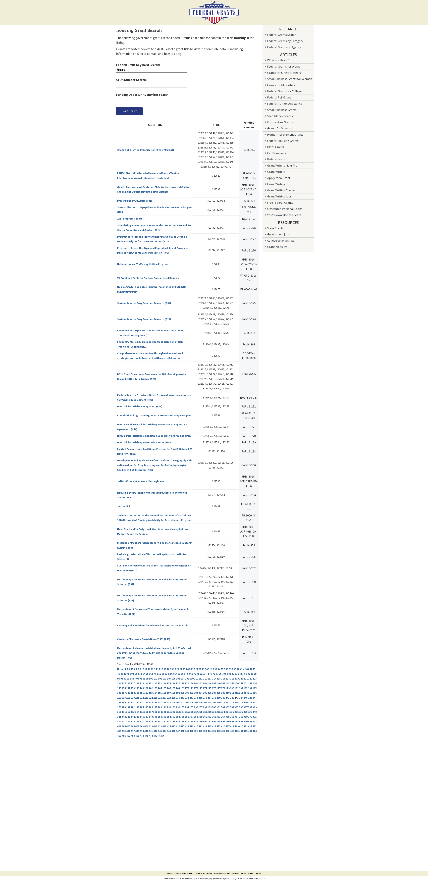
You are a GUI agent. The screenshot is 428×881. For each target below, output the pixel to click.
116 (223, 678)
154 (255, 683)
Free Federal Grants (280, 202)
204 (200, 692)
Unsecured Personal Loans (284, 209)
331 (214, 711)
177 (219, 688)
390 (200, 721)
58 (156, 673)
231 (182, 697)
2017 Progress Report (129, 218)
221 (137, 697)
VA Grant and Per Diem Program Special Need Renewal (148, 278)
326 (191, 711)
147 (223, 683)
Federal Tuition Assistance (284, 104)
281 (128, 707)
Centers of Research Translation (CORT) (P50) (143, 639)
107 (183, 678)
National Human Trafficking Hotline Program (142, 264)
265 (196, 702)
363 (219, 716)
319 (160, 711)
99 (147, 678)
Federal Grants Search (281, 35)
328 (200, 711)
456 (219, 731)
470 (142, 735)
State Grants (275, 228)
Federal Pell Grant (279, 97)
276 (246, 702)
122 (250, 678)
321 (169, 711)
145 (214, 683)
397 (232, 721)
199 (178, 692)
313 (133, 711)
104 (169, 678)
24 (187, 669)
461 (241, 731)
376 (137, 721)
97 (140, 678)
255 (151, 702)
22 (181, 669)
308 (250, 707)
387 (187, 721)
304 (232, 707)
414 (169, 726)
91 (121, 678)
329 (205, 711)
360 (205, 716)
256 (155, 702)
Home (170, 873)
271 (223, 702)
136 (173, 683)
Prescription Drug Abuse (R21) (134, 200)
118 (232, 678)
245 (246, 697)
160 (142, 688)
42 (244, 669)
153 (250, 683)
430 (241, 726)
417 (182, 726)
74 (207, 673)
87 (248, 673)
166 (169, 688)
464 (255, 731)
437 (133, 731)
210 (228, 692)
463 (250, 731)
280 (124, 707)
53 (140, 673)
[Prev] (120, 669)
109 (192, 678)
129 (142, 683)
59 (159, 673)
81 (229, 673)
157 (128, 688)
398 (237, 721)
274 (237, 702)
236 (205, 697)
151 (241, 683)
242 (232, 697)
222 (142, 697)
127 (133, 683)
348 (151, 716)
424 (214, 726)
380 (155, 721)
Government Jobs (278, 234)
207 (214, 692)
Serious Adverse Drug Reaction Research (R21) (144, 319)
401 (250, 721)
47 (121, 673)
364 (223, 716)
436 (128, 731)
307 (246, 707)
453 (205, 731)
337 (241, 711)
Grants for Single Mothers (284, 73)
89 (255, 673)
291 (173, 707)
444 (164, 731)
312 (128, 711)
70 (194, 673)
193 (151, 692)
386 (182, 721)
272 (228, 702)
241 (228, 697)
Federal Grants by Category (285, 41)
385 (178, 721)
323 (178, 711)
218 (124, 697)
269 (214, 702)
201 (187, 692)
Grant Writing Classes (281, 190)
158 (133, 688)
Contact (235, 873)
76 (213, 673)
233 (191, 697)
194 (155, 692)
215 (250, 692)
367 (237, 716)
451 (196, 731)
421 (200, 726)
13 (152, 669)
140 (191, 683)
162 (151, 688)
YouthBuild (123, 506)
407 (137, 726)
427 (228, 726)
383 (169, 721)
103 (165, 678)
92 (125, 678)
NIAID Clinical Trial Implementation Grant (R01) (144, 442)
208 (219, 692)
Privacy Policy (247, 873)
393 (214, 721)
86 (245, 673)
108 (187, 678)
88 (252, 673)
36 (225, 669)
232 (187, 697)
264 (191, 702)
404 (124, 726)
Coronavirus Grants (280, 122)
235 (200, 697)
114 (214, 678)
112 (205, 678)
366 (232, 716)
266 (200, 702)
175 (209, 688)
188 (128, 692)
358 (196, 716)
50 (131, 673)
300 (214, 707)
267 (205, 702)
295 (191, 707)
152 (246, 683)
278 (255, 702)
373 (124, 721)
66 (182, 673)
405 (128, 726)
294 (187, 707)
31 (209, 669)
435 (124, 731)
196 (164, 692)
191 (142, 692)
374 (128, 721)
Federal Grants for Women (284, 66)
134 (164, 683)
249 (124, 702)
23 (184, 669)
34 (219, 669)
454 (209, 731)
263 (187, 702)
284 (142, 707)
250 (128, 702)
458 (228, 731)
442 (155, 731)
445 (169, 731)
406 (133, 726)
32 (212, 669)
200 (182, 692)
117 (228, 678)
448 (182, 731)
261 (178, 702)
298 (205, 707)
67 (185, 673)
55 (147, 673)
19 (171, 669)
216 (255, 692)
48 (125, 673)
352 (169, 716)
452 (200, 731)
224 (151, 697)
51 (134, 673)
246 (250, 697)
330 (209, 711)
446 (173, 731)
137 (178, 683)
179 (228, 688)
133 (160, 683)
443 (160, 731)
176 (214, 688)
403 (119, 726)
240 (223, 697)
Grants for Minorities (281, 85)
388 (191, 721)
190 (137, 692)
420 (196, 726)
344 (133, 716)
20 (174, 669)
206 (209, 692)
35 (222, 669)
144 (209, 683)
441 (151, 731)
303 (228, 707)
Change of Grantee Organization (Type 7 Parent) (145, 149)
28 (200, 669)
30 (206, 669)
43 (247, 669)
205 (205, 692)
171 (191, 688)
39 (235, 669)
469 (137, 735)
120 (241, 678)
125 (124, 683)
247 (255, 697)
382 (164, 721)
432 (250, 726)
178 (223, 688)
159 (137, 688)
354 (178, 716)
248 (119, 702)
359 (200, 716)
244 (241, 697)
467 (128, 735)
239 (219, 697)
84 (239, 673)
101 (155, 678)
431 (246, 726)
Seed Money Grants (280, 116)
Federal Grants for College (284, 91)
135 (169, 683)
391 (205, 721)
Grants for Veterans (280, 128)
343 (128, 716)
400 (246, 721)
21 (177, 669)
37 (228, 669)
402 (255, 721)
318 (155, 711)
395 (223, 721)
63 (172, 673)
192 (146, 692)
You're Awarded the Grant (284, 215)
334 (228, 711)
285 (146, 707)
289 (164, 707)
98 (144, 678)
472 (151, 735)
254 (146, 702)
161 (146, 688)
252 (137, 702)
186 (119, 692)
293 (182, 707)
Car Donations (276, 153)
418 (187, 726)
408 (142, 726)
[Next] (161, 735)
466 (124, 735)
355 (182, 716)
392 (209, 721)
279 (119, 707)
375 (133, 721)
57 (153, 673)
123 (255, 678)
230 (178, 697)
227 (164, 697)
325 (187, 711)
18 (168, 669)
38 (231, 669)
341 (119, 716)
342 (124, 716)
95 (134, 678)
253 (142, 702)
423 (209, 726)
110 (196, 678)
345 (137, 716)
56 (150, 673)
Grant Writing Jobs (279, 196)
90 (118, 678)
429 (237, 726)
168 (178, 688)
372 (119, 721)
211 (232, 692)
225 (155, 697)
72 (201, 673)
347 (146, 716)
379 (151, 721)
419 (191, 726)
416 (178, 726)
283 (137, 707)
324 (182, 711)
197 (169, 692)
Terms (258, 873)
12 (149, 669)
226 (160, 697)
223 (146, 697)
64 (175, 673)
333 (223, 711)
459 (232, 731)
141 (196, 683)
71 (198, 673)
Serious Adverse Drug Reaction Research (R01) (144, 303)
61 (166, 673)
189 (133, 692)
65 (179, 673)
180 (232, 688)
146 (219, 683)
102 (160, 678)
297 (200, 707)
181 (237, 688)
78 (220, 673)
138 (182, 683)
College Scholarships (280, 240)
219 (128, 697)
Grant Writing (276, 184)
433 (255, 726)
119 (237, 678)
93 (128, 678)
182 (241, 688)
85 (242, 673)
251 (133, 702)
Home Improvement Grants (285, 134)
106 (178, 678)
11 (146, 669)
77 (217, 673)
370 (250, 716)
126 (128, 683)
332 (219, 711)
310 (119, 711)
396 (228, 721)
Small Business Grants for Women (289, 79)
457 (223, 731)
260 (173, 702)
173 (200, 688)
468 (133, 735)
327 (196, 711)
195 (160, 692)
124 (119, 683)
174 (205, 688)
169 (182, 688)
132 (155, 683)
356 (187, 716)
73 (204, 673)
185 (255, 688)
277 (250, 702)
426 (223, 726)
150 (237, 683)
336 (237, 711)
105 (174, 678)
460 (237, 731)
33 (216, 669)
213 (241, 692)
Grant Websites (277, 247)
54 (144, 673)
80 (226, 673)
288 (160, 707)
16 (161, 669)
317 (151, 711)
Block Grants (275, 147)
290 (169, 707)
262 (182, 702)
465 (119, 735)
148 (228, 683)
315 (142, 711)
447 (178, 731)
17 (165, 669)
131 (151, 683)
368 (241, 716)
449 (187, 731)
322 (173, 711)
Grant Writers (276, 172)
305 (237, 707)
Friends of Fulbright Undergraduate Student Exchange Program (154, 415)
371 (255, 716)
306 (241, 707)
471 (146, 735)
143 (205, 683)
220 (133, 697)
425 (219, 726)
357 (191, 716)
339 (250, 711)
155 (119, 688)
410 (151, 726)
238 (214, 697)
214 (246, 692)
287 (155, 707)
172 (196, 688)
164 (160, 688)
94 (131, 678)
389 (196, 721)
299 (209, 707)
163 (155, 688)
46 (118, 673)
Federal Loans (276, 159)
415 (173, 726)
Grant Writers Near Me (282, 165)
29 (203, 669)
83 (236, 673)
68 (188, 673)
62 (169, 673)
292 (178, 707)
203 (196, 692)
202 (191, 692)
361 (209, 716)
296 (196, 707)
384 (173, 721)
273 (232, 702)
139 (187, 683)
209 (223, 692)
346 (142, 716)
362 (214, 716)
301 (219, 707)
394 (219, 721)
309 (255, 707)
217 (119, 697)
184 (250, 688)
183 (246, 688)
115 (219, 678)
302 (223, 707)
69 (191, 673)
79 (223, 673)
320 (164, 711)
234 (196, 697)
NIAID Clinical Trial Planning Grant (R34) (139, 406)
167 (173, 688)
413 (164, 726)
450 (191, 731)
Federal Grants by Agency (284, 47)
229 (173, 697)
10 (142, 669)
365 (228, 716)
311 (124, 711)
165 (164, 688)
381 (160, 721)
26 (193, 669)
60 (163, 673)
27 (196, 669)
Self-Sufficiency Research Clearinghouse (140, 481)
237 (209, 697)
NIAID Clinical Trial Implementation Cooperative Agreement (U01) (154, 435)
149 (232, 683)
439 (142, 731)
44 (250, 669)
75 (210, 673)
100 (151, 678)
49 (128, 673)
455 (214, 731)
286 (151, 707)
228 (169, 697)
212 (237, 692)
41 (241, 669)
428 (232, 726)
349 (155, 716)
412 (160, 726)
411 (155, 726)
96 (137, 678)
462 (246, 731)
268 (209, 702)
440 (146, 731)
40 (238, 669)
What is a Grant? (278, 60)
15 (158, 669)
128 (137, 683)
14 (155, 669)
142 (200, 683)
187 (124, 692)
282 (133, 707)
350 (160, 716)
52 (137, 673)
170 (187, 688)
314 (137, 711)
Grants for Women (204, 873)
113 (210, 678)
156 (124, 688)
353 (173, 716)
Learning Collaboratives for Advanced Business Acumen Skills (152, 625)
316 (146, 711)
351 (164, 716)
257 (160, 702)
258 (164, 702)
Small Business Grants (282, 110)
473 (155, 735)
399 (241, 721)
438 (137, 731)
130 (146, 683)
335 (232, 711)
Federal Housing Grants (283, 141)
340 (255, 711)
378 (146, 721)
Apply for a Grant (278, 178)
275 (241, 702)
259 (169, 702)
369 (246, 716)
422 (205, 726)
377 (142, 721)
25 (190, 669)
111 (201, 678)
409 (146, 726)
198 (173, 692)
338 (246, 711)
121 (246, 678)
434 (119, 731)
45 (254, 669)
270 (219, 702)
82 (233, 673)
